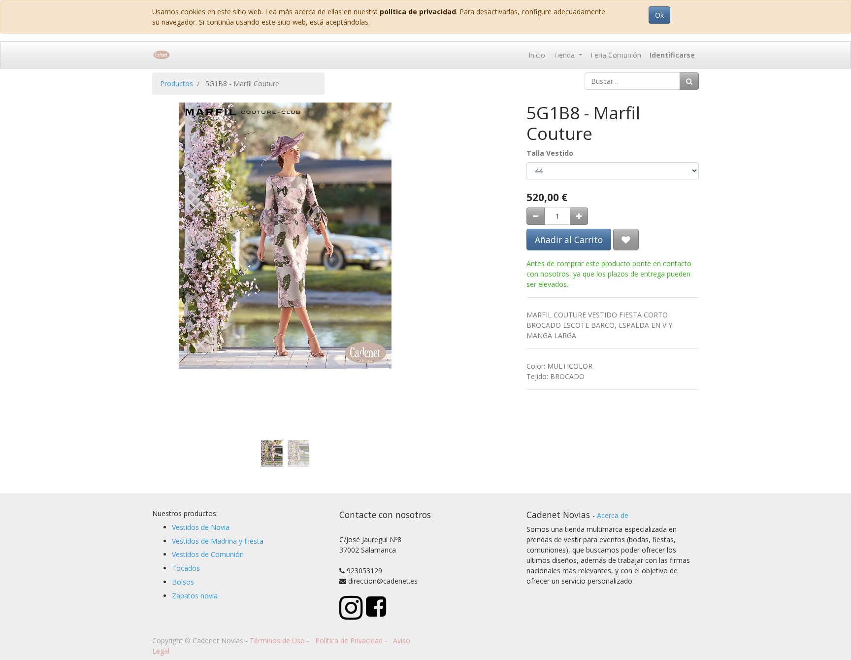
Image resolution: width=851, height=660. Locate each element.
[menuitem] (536, 55)
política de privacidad (418, 11)
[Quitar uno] (535, 216)
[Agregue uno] (579, 216)
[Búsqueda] (689, 81)
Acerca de (612, 515)
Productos (176, 83)
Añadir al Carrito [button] (569, 239)
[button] (172, 201)
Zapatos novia (195, 595)
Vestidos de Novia (200, 527)
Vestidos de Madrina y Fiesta (217, 541)
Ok (659, 15)
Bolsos (183, 582)
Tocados (186, 568)
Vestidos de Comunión (208, 554)
